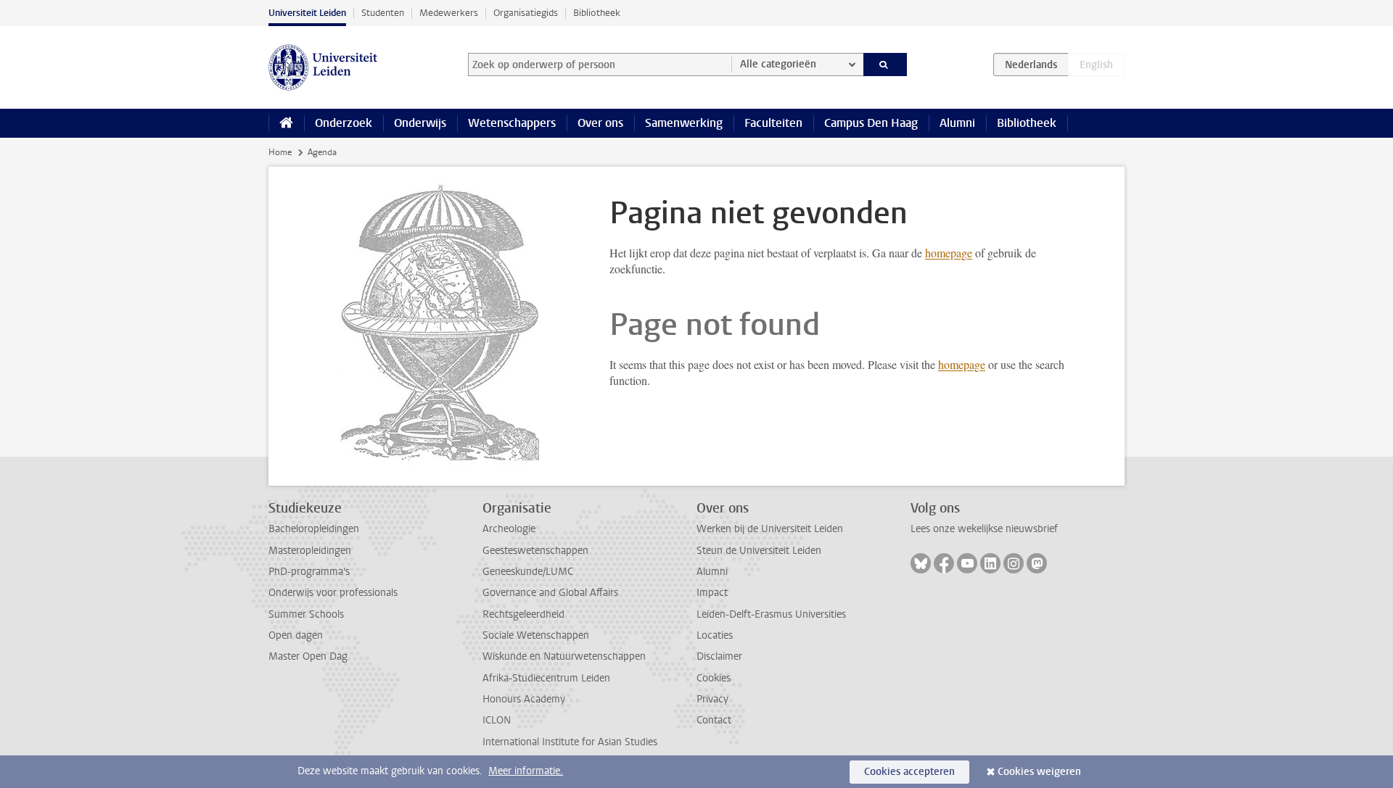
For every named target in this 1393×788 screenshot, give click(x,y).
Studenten (382, 13)
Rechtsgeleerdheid (523, 614)
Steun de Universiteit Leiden (758, 550)
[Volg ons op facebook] (944, 563)
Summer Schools (306, 614)
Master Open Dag (308, 656)
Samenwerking (684, 122)
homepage (948, 252)
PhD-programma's (309, 571)
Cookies (713, 678)
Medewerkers (448, 13)
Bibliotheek (596, 13)
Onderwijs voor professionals (333, 593)
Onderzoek (343, 122)
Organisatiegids (525, 13)
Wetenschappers (512, 122)
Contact (713, 720)
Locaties (714, 635)
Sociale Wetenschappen (535, 635)
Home (280, 152)
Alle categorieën (778, 64)
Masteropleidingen (309, 550)
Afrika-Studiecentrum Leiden (546, 678)
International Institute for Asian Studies (569, 742)
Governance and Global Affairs (550, 593)
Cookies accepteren (909, 772)
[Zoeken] (885, 64)
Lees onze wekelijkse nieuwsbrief (984, 529)
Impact (712, 593)
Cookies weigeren (1039, 772)
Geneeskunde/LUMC (527, 571)
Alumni (957, 122)
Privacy (712, 699)
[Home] (286, 123)
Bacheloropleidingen (313, 529)
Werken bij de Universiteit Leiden (769, 529)
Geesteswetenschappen (535, 550)
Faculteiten (773, 122)
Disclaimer (719, 656)
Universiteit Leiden (307, 13)
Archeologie (508, 529)
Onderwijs (420, 122)
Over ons (600, 122)
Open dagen (295, 635)
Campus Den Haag (871, 122)
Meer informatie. (525, 771)
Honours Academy (523, 699)
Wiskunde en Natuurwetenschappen (564, 656)
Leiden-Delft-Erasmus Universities (771, 614)
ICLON (496, 720)
